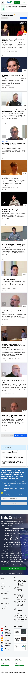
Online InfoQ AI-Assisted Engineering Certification (21, 603)
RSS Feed (15, 14)
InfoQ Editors (4, 593)
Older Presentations (20, 435)
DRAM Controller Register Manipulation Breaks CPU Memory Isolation (12, 451)
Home (2, 578)
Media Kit (3, 601)
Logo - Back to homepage (9, 2)
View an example (14, 478)
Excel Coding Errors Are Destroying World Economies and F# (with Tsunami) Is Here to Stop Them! (13, 246)
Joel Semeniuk (5, 288)
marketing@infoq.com (19, 665)
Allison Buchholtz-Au (7, 51)
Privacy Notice (4, 672)
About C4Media (5, 598)
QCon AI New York (21, 616)
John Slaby (11, 358)
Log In (2, 583)
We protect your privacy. (6, 506)
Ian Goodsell (5, 428)
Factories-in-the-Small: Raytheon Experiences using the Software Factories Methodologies (13, 345)
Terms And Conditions (13, 672)
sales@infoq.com (18, 660)
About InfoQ (4, 596)
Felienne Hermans (6, 187)
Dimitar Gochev (5, 220)
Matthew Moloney (6, 256)
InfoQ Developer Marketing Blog (5, 605)
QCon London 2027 (22, 619)
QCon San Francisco (19, 609)
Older (23, 17)
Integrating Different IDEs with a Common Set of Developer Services (13, 144)
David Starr (4, 321)
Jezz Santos (5, 358)
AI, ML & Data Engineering (7, 37)
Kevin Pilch (4, 87)
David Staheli (5, 155)
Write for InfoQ (5, 591)
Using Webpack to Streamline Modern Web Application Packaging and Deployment (14, 110)
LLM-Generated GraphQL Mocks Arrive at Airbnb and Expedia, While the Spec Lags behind (12, 462)
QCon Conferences (5, 586)
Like (5, 55)
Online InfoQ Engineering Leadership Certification (20, 596)
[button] (14, 503)
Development (5, 141)
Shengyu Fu (16, 51)
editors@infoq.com (5, 665)
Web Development (6, 107)
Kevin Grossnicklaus (7, 121)
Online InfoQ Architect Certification (20, 589)
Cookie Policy (22, 672)
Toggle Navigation (2, 2)
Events (3, 588)
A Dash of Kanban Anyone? (9, 279)
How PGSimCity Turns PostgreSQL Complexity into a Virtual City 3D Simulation (13, 456)
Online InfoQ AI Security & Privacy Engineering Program (21, 582)
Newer (5, 17)
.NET (3, 73)
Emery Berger (13, 220)
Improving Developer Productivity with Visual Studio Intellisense (13, 39)
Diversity (3, 608)
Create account (5, 581)
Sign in (24, 2)
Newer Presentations (8, 435)
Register (17, 2)
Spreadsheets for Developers (10, 178)
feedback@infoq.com (5, 660)
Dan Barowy (21, 220)
